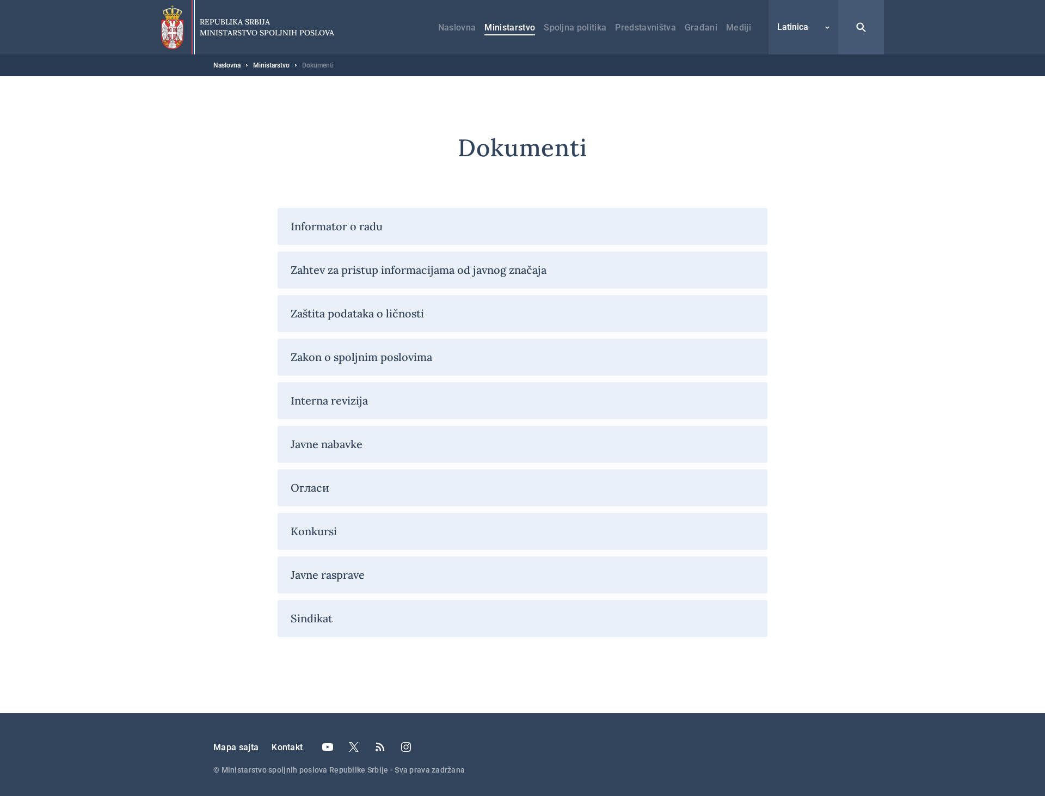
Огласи (310, 487)
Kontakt (287, 747)
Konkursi (314, 531)
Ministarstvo (509, 27)
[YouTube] (328, 747)
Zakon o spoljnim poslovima (361, 357)
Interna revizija (329, 400)
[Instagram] (406, 747)
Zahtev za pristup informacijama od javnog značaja (418, 270)
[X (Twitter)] (354, 747)
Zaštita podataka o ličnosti (357, 313)
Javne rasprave (328, 574)
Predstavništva (645, 27)
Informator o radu (337, 226)
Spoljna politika (575, 27)
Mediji (738, 27)
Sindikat (312, 618)
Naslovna (457, 27)
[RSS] (380, 747)
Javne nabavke (326, 444)
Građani (701, 27)
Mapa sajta (236, 747)
